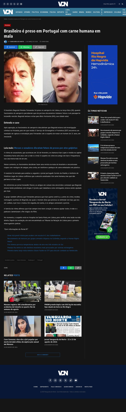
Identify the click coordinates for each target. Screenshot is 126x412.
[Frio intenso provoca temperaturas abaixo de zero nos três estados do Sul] (93, 148)
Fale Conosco (56, 386)
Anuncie (79, 386)
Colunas (117, 12)
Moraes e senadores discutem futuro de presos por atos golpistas (45, 148)
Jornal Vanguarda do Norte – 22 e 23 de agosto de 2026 (60, 340)
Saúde (75, 12)
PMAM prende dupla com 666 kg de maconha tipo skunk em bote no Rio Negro (62, 305)
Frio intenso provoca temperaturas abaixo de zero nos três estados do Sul (35, 244)
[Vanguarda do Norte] (63, 4)
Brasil (81, 12)
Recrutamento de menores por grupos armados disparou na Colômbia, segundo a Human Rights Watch (111, 133)
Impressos (108, 12)
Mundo (88, 12)
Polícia (53, 12)
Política (35, 12)
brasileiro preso (9, 260)
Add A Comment (42, 354)
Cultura (96, 12)
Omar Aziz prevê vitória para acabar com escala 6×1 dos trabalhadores (33, 235)
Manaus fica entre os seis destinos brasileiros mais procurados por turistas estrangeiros (40, 247)
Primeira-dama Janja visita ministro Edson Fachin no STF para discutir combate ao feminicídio (42, 250)
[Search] (122, 4)
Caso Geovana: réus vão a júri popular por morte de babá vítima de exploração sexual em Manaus (21, 341)
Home (5, 19)
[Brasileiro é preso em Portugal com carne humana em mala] (43, 77)
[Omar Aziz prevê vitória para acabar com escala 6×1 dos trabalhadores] (93, 120)
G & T (101, 12)
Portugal (40, 260)
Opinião (27, 12)
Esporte (60, 12)
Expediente (44, 386)
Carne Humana (21, 260)
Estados (19, 12)
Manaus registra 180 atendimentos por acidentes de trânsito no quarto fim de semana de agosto (20, 306)
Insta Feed (88, 386)
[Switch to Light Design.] (119, 4)
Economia (44, 12)
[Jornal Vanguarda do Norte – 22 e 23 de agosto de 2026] (63, 326)
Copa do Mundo (68, 12)
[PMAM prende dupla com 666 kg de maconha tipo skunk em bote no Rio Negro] (63, 291)
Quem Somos (68, 386)
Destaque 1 (31, 260)
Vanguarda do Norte (17, 41)
